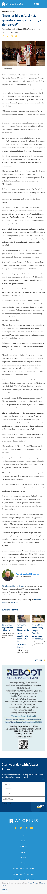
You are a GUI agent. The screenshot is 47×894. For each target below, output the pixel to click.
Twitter (4, 602)
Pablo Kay (20, 650)
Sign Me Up (6, 803)
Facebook (37, 599)
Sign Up (41, 806)
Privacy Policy (32, 883)
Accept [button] (5, 889)
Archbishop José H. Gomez (12, 29)
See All (38, 660)
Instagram (14, 602)
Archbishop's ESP (8, 12)
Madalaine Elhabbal (38, 642)
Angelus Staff (6, 633)
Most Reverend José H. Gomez (13, 586)
